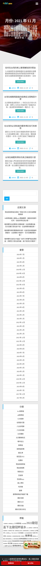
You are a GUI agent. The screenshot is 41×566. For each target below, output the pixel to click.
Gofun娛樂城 (29, 527)
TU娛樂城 (5, 530)
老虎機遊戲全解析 (22, 543)
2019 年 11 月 (20, 383)
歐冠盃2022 (20, 456)
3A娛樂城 (5, 523)
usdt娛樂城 (31, 530)
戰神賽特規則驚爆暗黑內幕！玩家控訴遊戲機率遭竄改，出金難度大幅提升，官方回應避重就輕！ (20, 232)
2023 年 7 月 (20, 296)
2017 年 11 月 (20, 394)
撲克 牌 (20, 453)
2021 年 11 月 (20, 341)
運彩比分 (20, 502)
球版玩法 (20, 472)
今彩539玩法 (14, 533)
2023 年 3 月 (20, 311)
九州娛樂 (20, 419)
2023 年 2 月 (20, 315)
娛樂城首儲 (16, 538)
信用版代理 (20, 422)
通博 (20, 490)
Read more (20, 81)
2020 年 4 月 (20, 364)
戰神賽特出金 (31, 538)
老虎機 (20, 487)
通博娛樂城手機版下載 (20, 494)
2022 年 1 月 (20, 334)
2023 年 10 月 (20, 285)
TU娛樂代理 (35, 527)
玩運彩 (20, 460)
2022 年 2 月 (20, 330)
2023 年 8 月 (20, 292)
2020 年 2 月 (20, 371)
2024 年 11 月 (20, 270)
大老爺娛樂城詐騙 (16, 536)
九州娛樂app (8, 533)
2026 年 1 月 (20, 258)
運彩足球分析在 (20, 509)
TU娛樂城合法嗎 (18, 530)
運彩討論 (20, 506)
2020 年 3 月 (20, 368)
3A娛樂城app (11, 523)
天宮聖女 (22, 536)
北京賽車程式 (20, 438)
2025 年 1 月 (20, 266)
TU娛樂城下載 (11, 530)
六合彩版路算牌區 (28, 533)
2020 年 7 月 (20, 353)
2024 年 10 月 (20, 273)
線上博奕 (20, 483)
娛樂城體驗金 (23, 539)
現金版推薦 (20, 468)
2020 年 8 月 (20, 349)
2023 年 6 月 (20, 300)
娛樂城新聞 (20, 449)
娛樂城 (20, 445)
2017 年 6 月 (20, 398)
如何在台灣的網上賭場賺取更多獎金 (20, 68)
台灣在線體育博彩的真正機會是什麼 (20, 157)
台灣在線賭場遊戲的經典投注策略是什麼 (20, 98)
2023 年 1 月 (20, 319)
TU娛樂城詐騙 (25, 530)
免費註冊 (11, 563)
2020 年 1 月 (20, 375)
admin (13, 88)
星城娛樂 (10, 541)
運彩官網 (20, 498)
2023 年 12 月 (20, 281)
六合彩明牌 (20, 426)
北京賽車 (20, 434)
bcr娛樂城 (20, 411)
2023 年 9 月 (20, 288)
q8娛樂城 (20, 415)
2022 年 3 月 (20, 326)
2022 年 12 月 (20, 322)
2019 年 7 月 (20, 390)
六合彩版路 (20, 430)
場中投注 (20, 441)
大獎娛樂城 (8, 536)
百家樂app (20, 479)
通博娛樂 (10, 546)
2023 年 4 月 (20, 307)
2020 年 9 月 (20, 345)
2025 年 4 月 (20, 262)
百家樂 (20, 475)
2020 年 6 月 (20, 356)
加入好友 (30, 563)
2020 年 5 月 (20, 360)
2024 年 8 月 (20, 277)
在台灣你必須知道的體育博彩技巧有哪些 (20, 127)
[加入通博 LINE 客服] (32, 544)
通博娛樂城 (16, 546)
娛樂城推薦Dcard (9, 538)
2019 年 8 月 (20, 386)
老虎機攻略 (15, 543)
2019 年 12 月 (20, 379)
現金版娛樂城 (20, 464)
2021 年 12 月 (20, 338)
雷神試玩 (23, 546)
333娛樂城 (17, 523)
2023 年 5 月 (20, 304)
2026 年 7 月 (20, 254)
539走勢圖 (23, 523)
